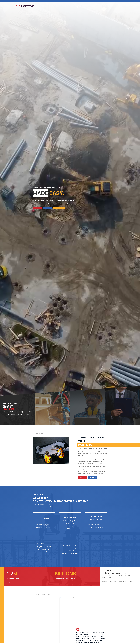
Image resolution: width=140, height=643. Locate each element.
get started (37, 208)
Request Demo (123, 1)
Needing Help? (113, 1)
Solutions (90, 6)
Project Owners (122, 6)
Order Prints (93, 1)
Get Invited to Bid (59, 208)
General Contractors (100, 6)
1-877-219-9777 (103, 1)
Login (131, 1)
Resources (129, 6)
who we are (82, 477)
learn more (47, 208)
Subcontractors (111, 6)
